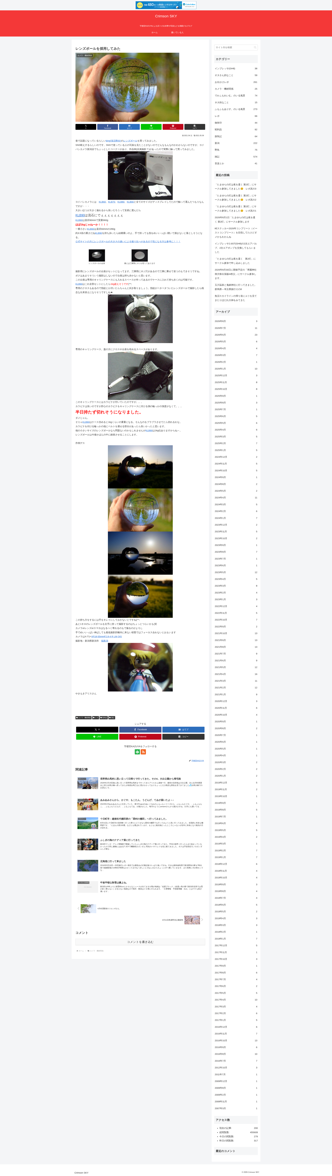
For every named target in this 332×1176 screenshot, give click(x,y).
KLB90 (130, 202)
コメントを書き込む (140, 942)
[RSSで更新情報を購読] (143, 751)
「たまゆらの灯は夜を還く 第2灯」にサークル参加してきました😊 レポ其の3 (235, 186)
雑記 (112, 718)
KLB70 (111, 202)
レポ (96, 718)
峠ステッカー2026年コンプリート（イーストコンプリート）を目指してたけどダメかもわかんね (236, 232)
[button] (194, 127)
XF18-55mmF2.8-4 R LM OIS (106, 636)
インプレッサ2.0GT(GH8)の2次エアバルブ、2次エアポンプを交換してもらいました (236, 247)
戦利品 (104, 718)
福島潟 (104, 641)
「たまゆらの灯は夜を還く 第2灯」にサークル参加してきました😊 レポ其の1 (235, 208)
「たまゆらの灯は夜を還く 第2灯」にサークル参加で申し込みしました (235, 260)
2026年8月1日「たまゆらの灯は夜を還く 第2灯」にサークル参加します (235, 219)
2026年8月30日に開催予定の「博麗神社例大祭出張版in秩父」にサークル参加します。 (236, 273)
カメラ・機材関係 (84, 718)
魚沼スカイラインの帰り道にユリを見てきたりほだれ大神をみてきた (236, 298)
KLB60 (102, 202)
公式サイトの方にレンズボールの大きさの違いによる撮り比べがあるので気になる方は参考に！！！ (128, 241)
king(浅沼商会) (113, 140)
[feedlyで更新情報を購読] (137, 751)
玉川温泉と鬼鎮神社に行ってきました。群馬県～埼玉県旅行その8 (236, 287)
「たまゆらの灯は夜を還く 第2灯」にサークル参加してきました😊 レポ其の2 (235, 197)
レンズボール (130, 140)
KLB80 (121, 202)
